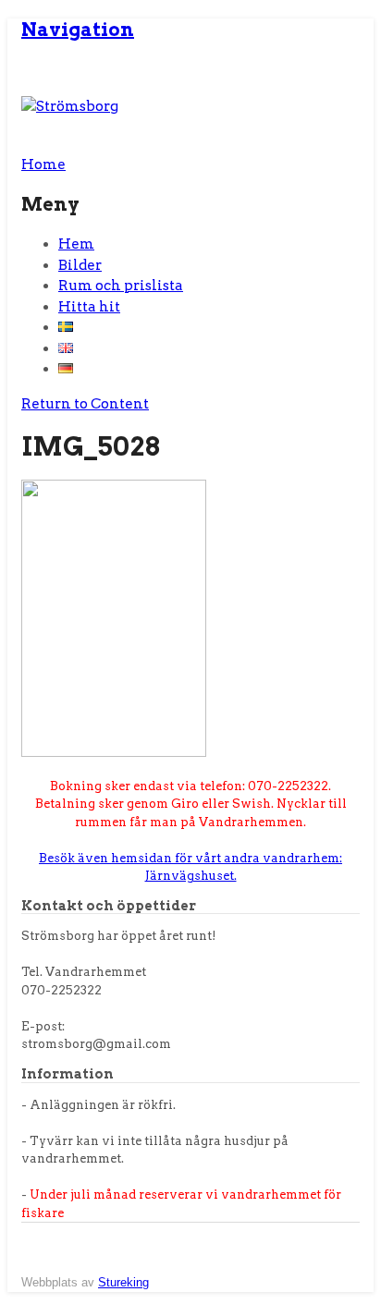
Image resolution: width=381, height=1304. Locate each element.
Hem (76, 244)
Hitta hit (89, 307)
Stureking (123, 1282)
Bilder (80, 265)
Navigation (77, 29)
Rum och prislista (120, 285)
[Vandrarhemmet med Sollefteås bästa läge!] (69, 106)
